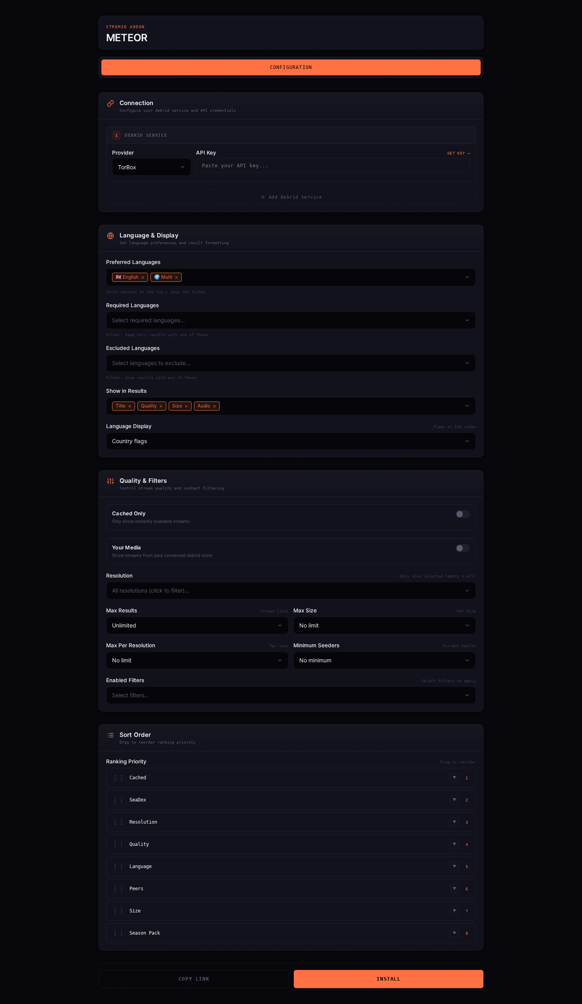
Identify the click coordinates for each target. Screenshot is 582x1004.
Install (388, 979)
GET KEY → (458, 153)
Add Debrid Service (295, 197)
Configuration (291, 67)
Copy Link (194, 979)
